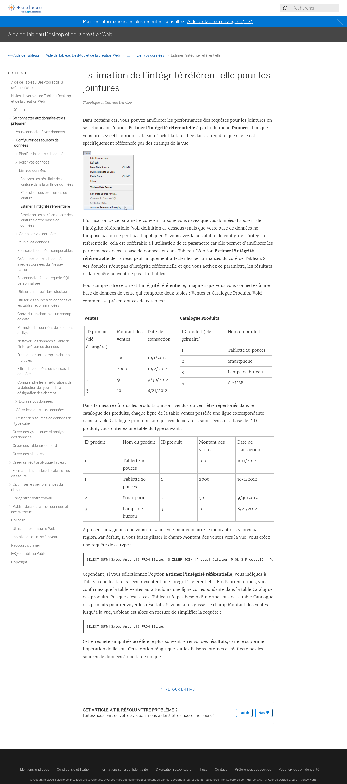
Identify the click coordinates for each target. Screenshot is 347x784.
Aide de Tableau (26, 55)
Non (262, 713)
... (129, 55)
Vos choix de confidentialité (299, 769)
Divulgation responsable (173, 769)
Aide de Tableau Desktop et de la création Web (83, 55)
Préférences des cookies (253, 769)
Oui (242, 713)
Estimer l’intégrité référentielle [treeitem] (45, 206)
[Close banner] (340, 22)
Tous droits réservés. (89, 779)
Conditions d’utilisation (73, 769)
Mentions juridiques (34, 769)
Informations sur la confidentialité (123, 769)
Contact (221, 769)
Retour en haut (180, 689)
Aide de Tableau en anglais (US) (220, 21)
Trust (203, 769)
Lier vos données (151, 55)
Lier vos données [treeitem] (32, 171)
